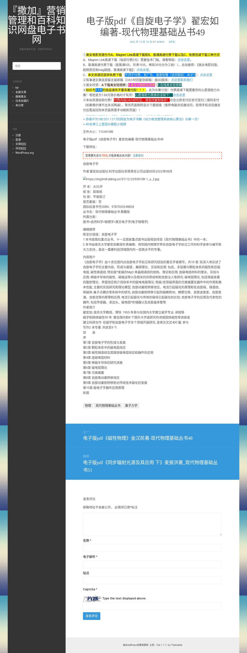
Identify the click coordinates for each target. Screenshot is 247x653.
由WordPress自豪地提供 (135, 645)
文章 (20, 143)
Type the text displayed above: (124, 598)
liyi (17, 87)
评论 (20, 148)
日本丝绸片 (22, 100)
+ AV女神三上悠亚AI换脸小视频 (104, 124)
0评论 (172, 42)
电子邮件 (90, 557)
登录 (18, 139)
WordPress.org (24, 152)
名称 (87, 540)
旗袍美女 (20, 96)
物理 (88, 405)
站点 (86, 573)
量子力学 (131, 405)
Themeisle (176, 645)
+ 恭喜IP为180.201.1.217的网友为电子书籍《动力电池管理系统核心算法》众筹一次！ (141, 119)
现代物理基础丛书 (108, 405)
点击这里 (184, 60)
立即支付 (138, 155)
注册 (18, 135)
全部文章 (20, 92)
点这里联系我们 (182, 80)
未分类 (19, 105)
